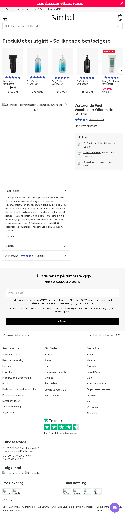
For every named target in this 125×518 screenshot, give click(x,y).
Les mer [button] (9, 236)
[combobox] (59, 26)
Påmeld (62, 321)
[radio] (6, 77)
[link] (11, 87)
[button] (121, 3)
